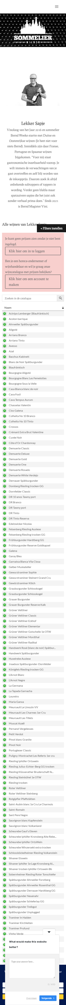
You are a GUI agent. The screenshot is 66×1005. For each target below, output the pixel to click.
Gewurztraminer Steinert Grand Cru (30, 577)
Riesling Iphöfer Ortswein (24, 761)
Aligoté (13, 329)
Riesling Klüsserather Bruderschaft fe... (31, 771)
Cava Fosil (15, 394)
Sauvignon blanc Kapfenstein (25, 820)
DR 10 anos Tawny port (22, 496)
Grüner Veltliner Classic (22, 615)
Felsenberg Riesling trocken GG (27, 534)
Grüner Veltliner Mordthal (24, 637)
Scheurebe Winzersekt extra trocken (30, 847)
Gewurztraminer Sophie (23, 572)
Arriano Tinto (17, 340)
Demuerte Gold (18, 459)
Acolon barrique (18, 318)
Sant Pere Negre (18, 815)
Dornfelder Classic (19, 491)
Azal (11, 351)
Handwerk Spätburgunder (24, 653)
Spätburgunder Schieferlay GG (26, 901)
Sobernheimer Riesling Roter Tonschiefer (32, 874)
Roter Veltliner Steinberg (23, 793)
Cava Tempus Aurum (21, 399)
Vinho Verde (16, 933)
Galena (13, 550)
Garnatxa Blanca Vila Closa (24, 561)
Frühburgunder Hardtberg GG (26, 540)
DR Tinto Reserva (19, 518)
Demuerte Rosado (19, 469)
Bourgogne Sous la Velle (23, 383)
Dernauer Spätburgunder (23, 480)
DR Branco (15, 502)
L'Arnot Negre (17, 680)
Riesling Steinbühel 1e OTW (25, 777)
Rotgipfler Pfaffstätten (22, 798)
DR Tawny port (17, 507)
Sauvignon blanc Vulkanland (25, 825)
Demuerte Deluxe (19, 453)
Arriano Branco (18, 335)
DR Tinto (14, 513)
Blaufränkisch (17, 367)
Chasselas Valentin (20, 405)
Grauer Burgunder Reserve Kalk (27, 604)
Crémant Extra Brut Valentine (26, 432)
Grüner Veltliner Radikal (23, 642)
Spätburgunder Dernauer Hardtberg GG (32, 890)
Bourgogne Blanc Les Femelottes (28, 378)
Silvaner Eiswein (18, 858)
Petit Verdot (16, 734)
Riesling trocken (18, 782)
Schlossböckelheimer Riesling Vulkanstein (33, 852)
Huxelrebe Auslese (20, 658)
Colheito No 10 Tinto (21, 421)
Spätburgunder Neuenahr (24, 895)
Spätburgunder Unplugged (24, 912)
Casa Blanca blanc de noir (23, 389)
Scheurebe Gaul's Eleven (23, 831)
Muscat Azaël (17, 723)
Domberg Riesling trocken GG (26, 486)
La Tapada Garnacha (20, 691)
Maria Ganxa (16, 701)
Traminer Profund (19, 928)
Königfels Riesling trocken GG (26, 669)
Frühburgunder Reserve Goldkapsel (29, 545)
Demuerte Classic (19, 448)
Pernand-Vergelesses (21, 728)
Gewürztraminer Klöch (22, 583)
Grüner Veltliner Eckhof (22, 620)
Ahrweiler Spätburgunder (23, 324)
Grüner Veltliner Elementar (24, 626)
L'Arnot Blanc (16, 674)
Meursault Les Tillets (21, 717)
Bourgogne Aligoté (20, 372)
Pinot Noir (15, 744)
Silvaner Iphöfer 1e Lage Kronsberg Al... (31, 863)
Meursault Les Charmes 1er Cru (27, 712)
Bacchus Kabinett (19, 356)
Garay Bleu (15, 556)
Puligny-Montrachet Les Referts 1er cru (32, 755)
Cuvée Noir (15, 437)
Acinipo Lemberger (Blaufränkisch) (29, 313)
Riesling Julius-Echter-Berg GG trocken (31, 766)
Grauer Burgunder (19, 599)
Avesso (13, 345)
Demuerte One (17, 464)
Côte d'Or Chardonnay (22, 442)
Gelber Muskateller (20, 566)
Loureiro (14, 696)
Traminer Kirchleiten (21, 922)
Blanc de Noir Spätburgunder (25, 362)
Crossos (13, 426)
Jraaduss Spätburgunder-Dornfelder (30, 664)
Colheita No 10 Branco (22, 415)
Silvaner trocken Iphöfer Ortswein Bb (30, 869)
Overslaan (31, 998)
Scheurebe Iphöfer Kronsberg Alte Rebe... (32, 836)
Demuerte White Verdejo (23, 475)
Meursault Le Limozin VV (23, 707)
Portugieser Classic (20, 750)
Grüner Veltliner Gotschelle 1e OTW (30, 631)
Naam (7, 307)
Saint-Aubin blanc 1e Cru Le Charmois (31, 804)
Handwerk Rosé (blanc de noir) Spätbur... (32, 647)
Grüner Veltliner (18, 610)
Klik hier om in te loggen (27, 251)
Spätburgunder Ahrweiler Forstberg (29, 879)
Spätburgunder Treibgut (23, 906)
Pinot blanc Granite (20, 739)
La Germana (16, 685)
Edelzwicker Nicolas (20, 523)
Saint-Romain (17, 809)
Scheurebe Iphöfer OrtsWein (25, 842)
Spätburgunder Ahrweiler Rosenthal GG (32, 885)
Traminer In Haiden (20, 917)
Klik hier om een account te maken (29, 282)
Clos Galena (16, 410)
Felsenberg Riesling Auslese (25, 529)
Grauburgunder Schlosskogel (25, 588)
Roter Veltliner (17, 788)
